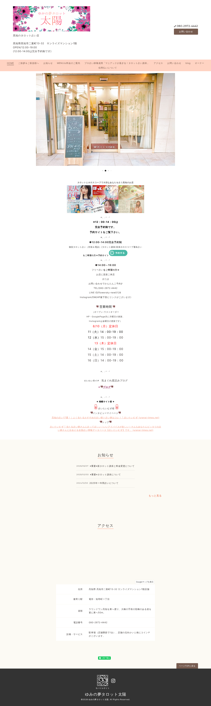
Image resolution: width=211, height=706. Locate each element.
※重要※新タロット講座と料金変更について (112, 466)
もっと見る (155, 495)
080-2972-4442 (187, 26)
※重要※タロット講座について (105, 474)
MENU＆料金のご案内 (68, 63)
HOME (10, 63)
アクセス (158, 63)
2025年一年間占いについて (103, 483)
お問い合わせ (186, 31)
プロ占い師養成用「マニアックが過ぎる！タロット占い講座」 (116, 63)
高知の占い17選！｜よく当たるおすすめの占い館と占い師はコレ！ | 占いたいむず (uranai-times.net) (105, 417)
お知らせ (48, 63)
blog (188, 63)
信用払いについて (107, 67)
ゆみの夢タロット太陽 (105, 694)
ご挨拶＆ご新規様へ (28, 63)
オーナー (199, 63)
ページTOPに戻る (187, 666)
